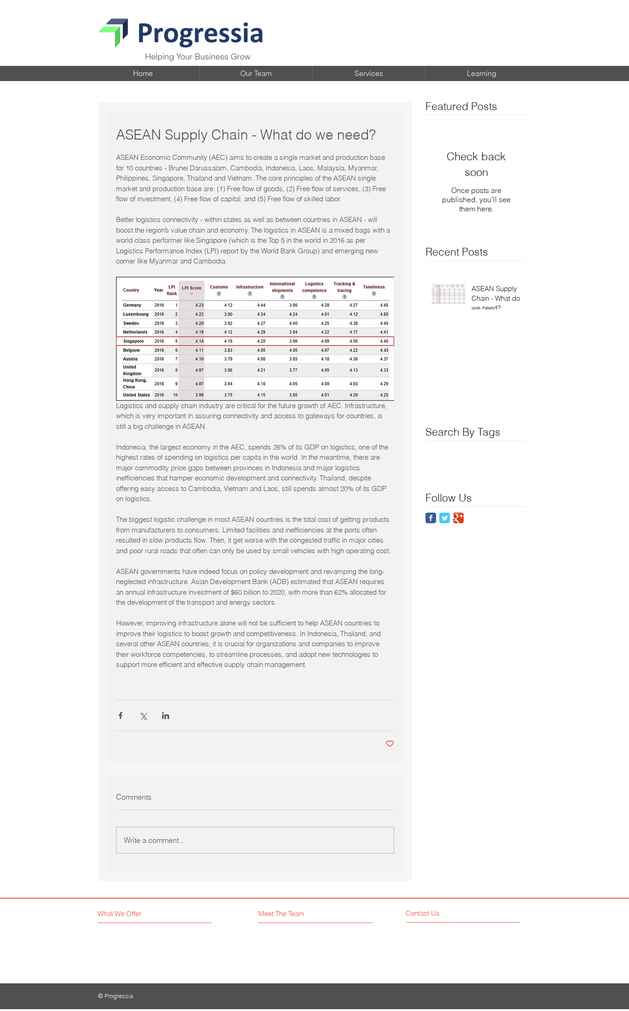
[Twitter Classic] (444, 518)
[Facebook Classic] (430, 518)
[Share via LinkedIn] (165, 715)
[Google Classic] (458, 518)
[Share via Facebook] (120, 715)
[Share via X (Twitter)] (143, 715)
